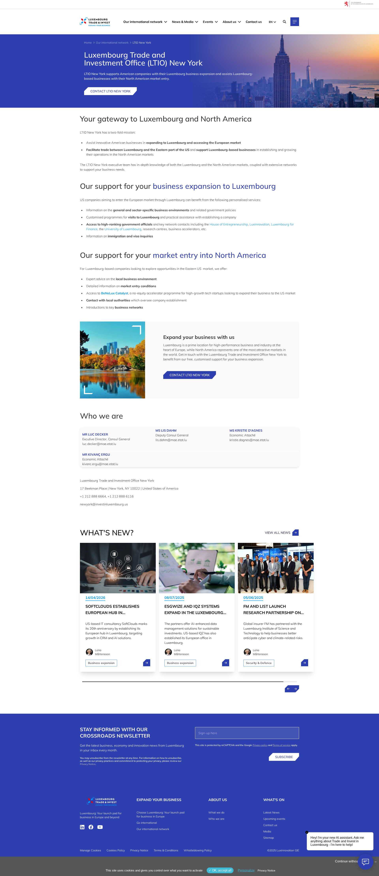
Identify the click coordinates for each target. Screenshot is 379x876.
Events (208, 22)
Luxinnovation (259, 224)
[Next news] (295, 688)
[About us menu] (239, 21)
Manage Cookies (90, 850)
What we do (216, 812)
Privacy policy (260, 745)
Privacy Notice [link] (266, 870)
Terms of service (282, 745)
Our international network (142, 22)
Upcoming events (274, 819)
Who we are (216, 819)
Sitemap (268, 838)
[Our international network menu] (165, 21)
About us (229, 22)
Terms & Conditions (166, 850)
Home (88, 42)
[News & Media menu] (196, 21)
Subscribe (284, 757)
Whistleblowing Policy (198, 850)
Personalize (246, 870)
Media (267, 831)
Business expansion (101, 663)
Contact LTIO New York (110, 91)
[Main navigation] (294, 21)
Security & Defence (259, 663)
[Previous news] (288, 688)
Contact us (254, 22)
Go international (147, 823)
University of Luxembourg (122, 229)
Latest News (271, 812)
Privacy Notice (88, 764)
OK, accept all (221, 870)
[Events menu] (216, 21)
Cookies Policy (116, 850)
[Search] (284, 21)
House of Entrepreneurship (229, 224)
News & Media (182, 22)
